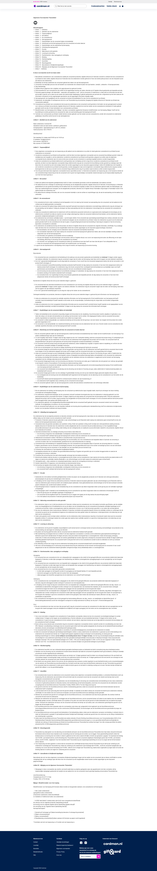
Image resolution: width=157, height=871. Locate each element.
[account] (120, 6)
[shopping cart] (123, 6)
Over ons (59, 855)
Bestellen (36, 848)
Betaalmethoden (38, 852)
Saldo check (112, 6)
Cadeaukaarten (97, 6)
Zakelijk (110, 1)
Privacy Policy (60, 852)
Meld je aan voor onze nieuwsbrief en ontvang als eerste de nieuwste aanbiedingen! (89, 850)
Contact (35, 842)
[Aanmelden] (98, 856)
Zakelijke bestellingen (62, 842)
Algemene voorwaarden (63, 848)
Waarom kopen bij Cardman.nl (64, 845)
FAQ (34, 855)
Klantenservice (118, 1)
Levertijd (35, 845)
